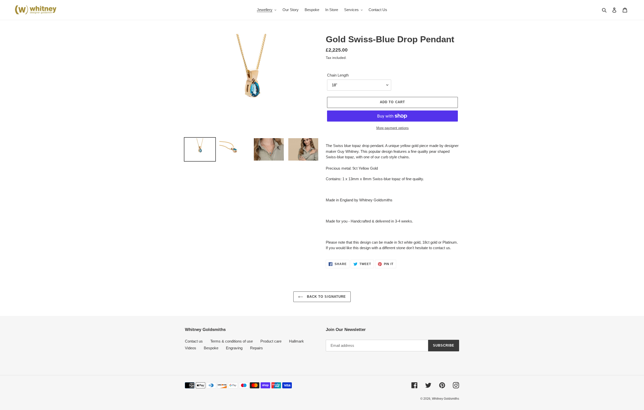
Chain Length (338, 75)
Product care (270, 341)
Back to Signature (326, 297)
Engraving (234, 348)
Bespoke (211, 348)
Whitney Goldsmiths (445, 398)
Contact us (194, 341)
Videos (190, 348)
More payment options (392, 128)
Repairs (256, 348)
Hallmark (296, 341)
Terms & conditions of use (231, 341)
